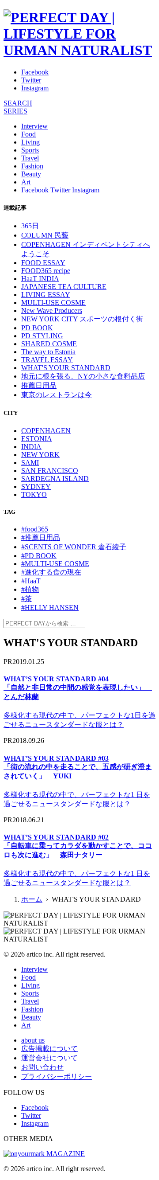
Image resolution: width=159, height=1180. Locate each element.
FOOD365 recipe (45, 270)
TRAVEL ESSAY (47, 359)
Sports (30, 150)
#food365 (34, 529)
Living (30, 142)
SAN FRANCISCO (49, 470)
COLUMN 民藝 (44, 235)
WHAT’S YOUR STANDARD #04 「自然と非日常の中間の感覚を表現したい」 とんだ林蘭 (78, 687)
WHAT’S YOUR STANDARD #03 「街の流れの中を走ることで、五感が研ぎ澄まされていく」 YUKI (78, 767)
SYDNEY (36, 486)
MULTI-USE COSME (53, 302)
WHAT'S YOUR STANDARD (65, 367)
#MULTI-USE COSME (55, 563)
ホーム (31, 899)
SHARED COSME (49, 344)
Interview (34, 126)
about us (33, 1040)
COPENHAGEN (46, 430)
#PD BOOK (39, 555)
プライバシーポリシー (56, 1076)
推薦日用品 (39, 385)
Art (25, 182)
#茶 (26, 598)
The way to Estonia (48, 352)
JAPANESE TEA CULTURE (63, 286)
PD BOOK (37, 328)
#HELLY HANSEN (50, 607)
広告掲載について (49, 1048)
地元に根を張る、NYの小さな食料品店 (83, 376)
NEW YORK (40, 454)
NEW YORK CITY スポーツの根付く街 (82, 319)
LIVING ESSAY (45, 294)
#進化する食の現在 (51, 572)
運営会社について (49, 1058)
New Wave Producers (51, 310)
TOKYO (34, 494)
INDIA (31, 446)
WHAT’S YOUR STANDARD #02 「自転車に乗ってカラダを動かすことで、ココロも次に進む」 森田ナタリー (78, 846)
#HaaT (31, 581)
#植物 (30, 589)
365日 (30, 226)
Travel (30, 158)
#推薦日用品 (40, 537)
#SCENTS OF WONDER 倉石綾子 (73, 547)
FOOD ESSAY (43, 262)
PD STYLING (42, 336)
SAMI (30, 462)
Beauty (31, 174)
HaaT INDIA (40, 278)
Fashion (32, 166)
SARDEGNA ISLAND (55, 478)
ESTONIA (36, 438)
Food (28, 134)
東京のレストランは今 (56, 395)
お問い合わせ (42, 1067)
